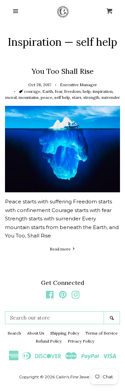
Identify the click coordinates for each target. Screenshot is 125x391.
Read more (61, 248)
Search (14, 333)
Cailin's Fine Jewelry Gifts (80, 376)
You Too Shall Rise (63, 71)
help (87, 91)
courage (32, 91)
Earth (47, 91)
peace (46, 97)
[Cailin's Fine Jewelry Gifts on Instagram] (76, 296)
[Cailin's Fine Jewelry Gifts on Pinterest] (63, 296)
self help (62, 97)
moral (11, 97)
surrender (110, 97)
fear (58, 91)
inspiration (103, 91)
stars (76, 97)
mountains (29, 97)
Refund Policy (49, 341)
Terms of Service (101, 333)
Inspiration (35, 42)
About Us (35, 333)
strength (91, 97)
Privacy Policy (81, 341)
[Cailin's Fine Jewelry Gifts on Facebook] (50, 296)
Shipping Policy (64, 333)
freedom (72, 91)
